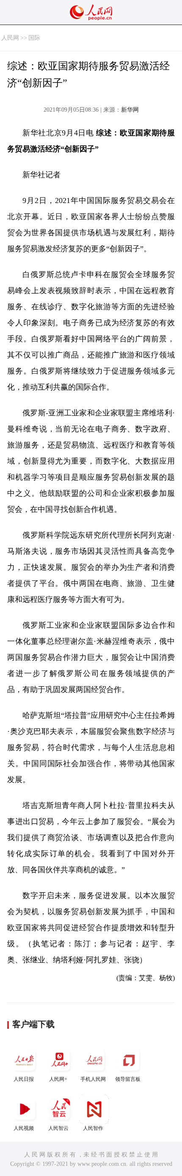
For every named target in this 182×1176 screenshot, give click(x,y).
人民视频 (24, 1128)
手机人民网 (93, 1079)
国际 (34, 38)
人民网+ (58, 1079)
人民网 (10, 38)
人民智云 (58, 1128)
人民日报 (24, 1079)
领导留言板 (128, 1079)
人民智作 (93, 1128)
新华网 (130, 110)
